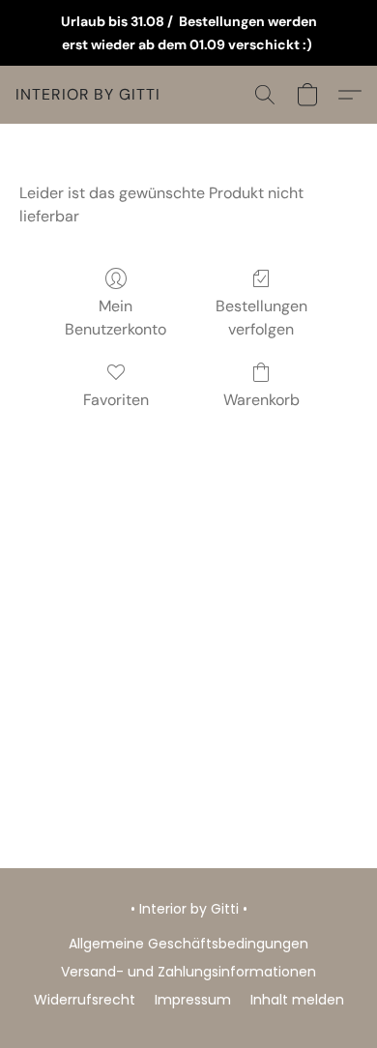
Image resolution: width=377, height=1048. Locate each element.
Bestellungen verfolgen (261, 317)
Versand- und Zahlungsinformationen (188, 971)
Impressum (193, 999)
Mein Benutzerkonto (115, 317)
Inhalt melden (297, 999)
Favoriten (116, 400)
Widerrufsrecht (84, 999)
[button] (87, 95)
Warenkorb (261, 400)
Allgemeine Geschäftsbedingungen (188, 943)
